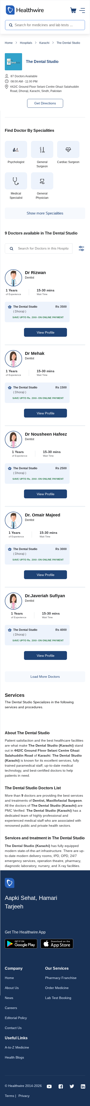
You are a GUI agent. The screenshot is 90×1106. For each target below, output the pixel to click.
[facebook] (61, 1086)
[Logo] (9, 883)
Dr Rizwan (35, 272)
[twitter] (72, 1086)
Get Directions (45, 103)
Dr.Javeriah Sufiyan (45, 595)
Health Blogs (14, 1057)
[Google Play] (21, 943)
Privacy (24, 1096)
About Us (12, 988)
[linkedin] (83, 1086)
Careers (11, 1008)
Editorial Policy (16, 1018)
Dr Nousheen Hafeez (46, 434)
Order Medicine (57, 988)
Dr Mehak (34, 353)
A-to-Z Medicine (17, 1047)
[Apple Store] (57, 943)
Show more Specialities (45, 213)
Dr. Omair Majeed (42, 515)
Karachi (44, 43)
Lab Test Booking (58, 998)
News (9, 998)
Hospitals (26, 43)
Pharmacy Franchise (61, 978)
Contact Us (13, 1028)
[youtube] (49, 1086)
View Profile (45, 332)
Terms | (10, 1096)
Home (9, 43)
